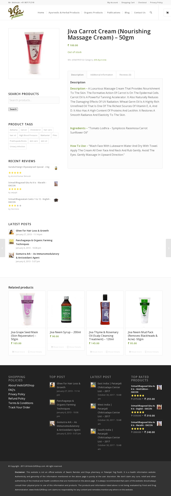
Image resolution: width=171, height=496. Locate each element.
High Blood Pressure (28, 135)
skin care (34, 141)
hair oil (13, 135)
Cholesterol (35, 129)
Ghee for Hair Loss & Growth (32, 230)
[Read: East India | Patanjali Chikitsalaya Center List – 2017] (93, 385)
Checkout (142, 2)
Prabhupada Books (18, 141)
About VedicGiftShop (21, 385)
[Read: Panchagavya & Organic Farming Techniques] (11, 242)
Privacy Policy (156, 2)
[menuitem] (113, 2)
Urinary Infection (17, 146)
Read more (19, 351)
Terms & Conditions (20, 403)
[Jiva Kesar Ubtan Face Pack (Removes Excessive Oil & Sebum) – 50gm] (168, 248)
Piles (55, 135)
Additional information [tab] (101, 74)
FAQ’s (11, 390)
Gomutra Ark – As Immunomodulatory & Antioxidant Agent (68, 425)
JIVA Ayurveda (100, 59)
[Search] (151, 12)
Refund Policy (16, 398)
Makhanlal (45, 135)
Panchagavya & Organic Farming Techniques (66, 404)
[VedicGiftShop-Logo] (16, 12)
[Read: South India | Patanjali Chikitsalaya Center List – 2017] (93, 431)
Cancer (24, 129)
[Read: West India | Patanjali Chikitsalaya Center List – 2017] (93, 406)
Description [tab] (77, 74)
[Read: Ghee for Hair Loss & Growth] (11, 232)
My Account (112, 2)
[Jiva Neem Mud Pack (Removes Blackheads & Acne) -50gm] (2, 248)
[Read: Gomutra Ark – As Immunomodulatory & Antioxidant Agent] (11, 255)
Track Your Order (19, 407)
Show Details (36, 351)
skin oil (44, 141)
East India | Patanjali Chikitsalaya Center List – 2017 (110, 387)
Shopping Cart (128, 2)
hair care (48, 129)
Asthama (14, 129)
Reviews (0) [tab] (125, 74)
